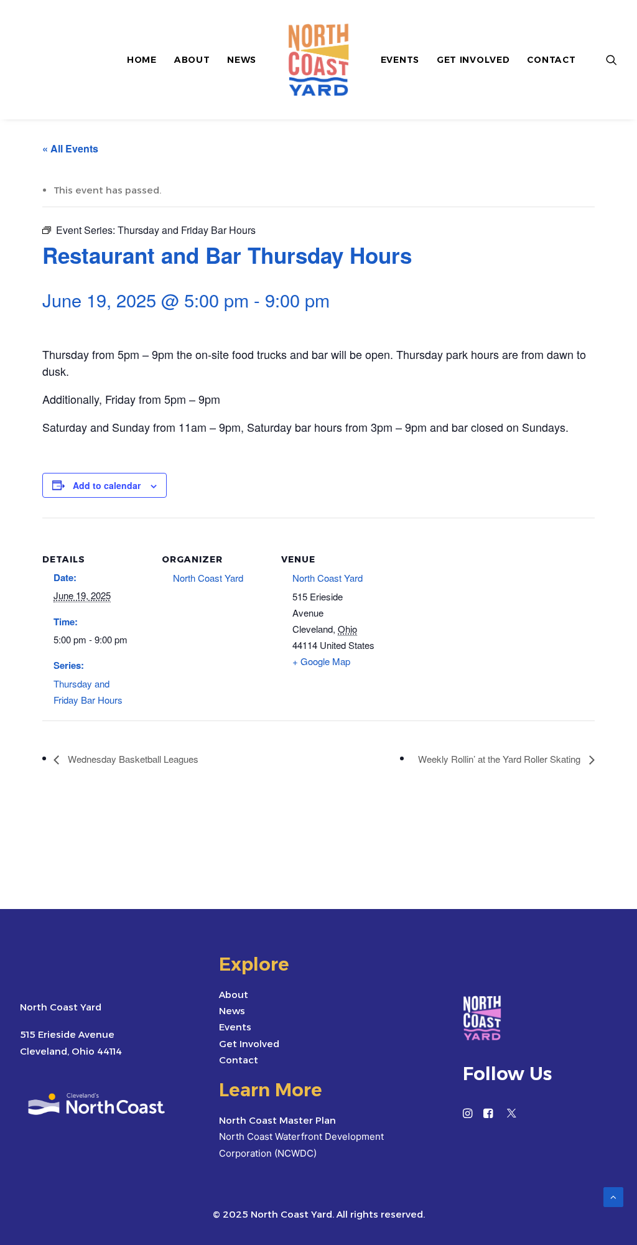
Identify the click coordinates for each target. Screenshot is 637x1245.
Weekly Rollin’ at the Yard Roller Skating (500, 758)
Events (400, 59)
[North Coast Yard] (318, 59)
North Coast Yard (208, 577)
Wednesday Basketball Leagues (131, 758)
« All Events (70, 148)
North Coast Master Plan (277, 1120)
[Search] (611, 59)
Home (142, 59)
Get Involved (473, 59)
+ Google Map (321, 661)
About (192, 59)
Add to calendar (107, 485)
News (241, 59)
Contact (551, 59)
